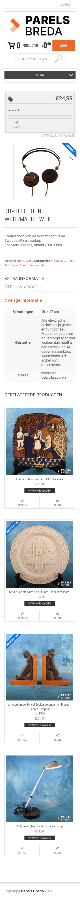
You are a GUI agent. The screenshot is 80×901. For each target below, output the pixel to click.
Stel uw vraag (20, 287)
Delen (57, 505)
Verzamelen (38, 265)
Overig (23, 265)
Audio (58, 260)
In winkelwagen (39, 490)
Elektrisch (11, 265)
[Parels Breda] (40, 25)
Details (22, 505)
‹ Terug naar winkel (59, 136)
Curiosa (69, 260)
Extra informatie (24, 278)
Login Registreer (65, 5)
